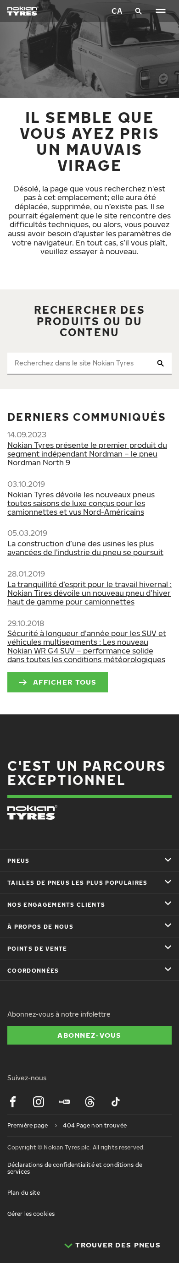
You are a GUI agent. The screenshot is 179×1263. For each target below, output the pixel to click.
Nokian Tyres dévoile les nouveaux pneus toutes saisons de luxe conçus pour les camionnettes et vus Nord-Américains (81, 503)
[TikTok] (116, 1102)
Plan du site (23, 1192)
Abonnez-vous (89, 1035)
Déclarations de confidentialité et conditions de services (74, 1168)
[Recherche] (139, 11)
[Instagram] (38, 1102)
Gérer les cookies (31, 1213)
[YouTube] (64, 1102)
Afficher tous (65, 682)
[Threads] (90, 1102)
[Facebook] (13, 1102)
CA (117, 11)
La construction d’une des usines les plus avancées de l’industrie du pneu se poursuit (85, 548)
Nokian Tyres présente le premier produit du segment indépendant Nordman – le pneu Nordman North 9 (87, 454)
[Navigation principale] (161, 11)
